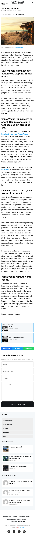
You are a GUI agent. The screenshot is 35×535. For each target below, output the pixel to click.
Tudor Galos (17, 2)
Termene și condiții (24, 516)
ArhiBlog (5, 428)
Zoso (4, 436)
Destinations (19, 47)
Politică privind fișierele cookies (16, 519)
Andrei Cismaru (7, 424)
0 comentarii (20, 14)
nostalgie (5, 320)
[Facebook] (8, 531)
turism (18, 320)
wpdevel (22, 527)
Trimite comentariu (17, 404)
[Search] (33, 3)
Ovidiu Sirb (6, 432)
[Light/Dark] (3, 4)
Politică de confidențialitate (17, 521)
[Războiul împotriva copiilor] (5, 502)
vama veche (26, 320)
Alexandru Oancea (8, 420)
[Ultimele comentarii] (5, 483)
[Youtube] (14, 531)
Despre (15, 516)
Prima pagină (7, 516)
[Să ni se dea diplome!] (5, 492)
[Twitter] (19, 531)
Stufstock (5, 170)
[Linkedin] (24, 531)
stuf (12, 320)
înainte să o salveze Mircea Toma (14, 134)
